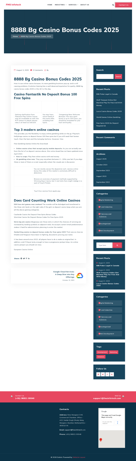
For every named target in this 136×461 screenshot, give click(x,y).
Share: (17, 258)
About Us (84, 5)
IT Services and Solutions (105, 215)
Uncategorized (105, 224)
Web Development (106, 231)
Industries (60, 5)
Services (72, 5)
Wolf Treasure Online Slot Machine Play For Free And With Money (109, 102)
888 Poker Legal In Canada (107, 94)
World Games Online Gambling (108, 117)
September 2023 (103, 170)
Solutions (101, 357)
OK (117, 422)
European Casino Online (23, 250)
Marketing (113, 352)
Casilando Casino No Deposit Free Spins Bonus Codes (35, 214)
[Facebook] (21, 258)
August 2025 (101, 159)
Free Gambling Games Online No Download (31, 144)
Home (49, 5)
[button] (100, 440)
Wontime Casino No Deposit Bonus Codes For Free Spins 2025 (38, 217)
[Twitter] (24, 258)
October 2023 (101, 165)
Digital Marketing (106, 200)
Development (102, 352)
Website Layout (79, 457)
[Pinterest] (26, 258)
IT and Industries (106, 207)
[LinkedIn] (29, 258)
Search (100, 70)
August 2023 (101, 176)
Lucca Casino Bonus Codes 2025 (109, 111)
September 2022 (103, 182)
